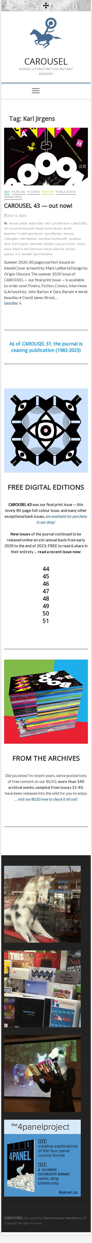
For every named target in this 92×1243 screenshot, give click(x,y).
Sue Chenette (42, 254)
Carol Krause (60, 223)
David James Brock (48, 228)
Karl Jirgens (20, 244)
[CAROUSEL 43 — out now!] (46, 156)
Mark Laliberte (54, 249)
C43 (47, 223)
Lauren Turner (65, 244)
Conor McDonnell (21, 228)
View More (18, 303)
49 (46, 606)
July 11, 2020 (16, 215)
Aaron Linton (18, 223)
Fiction (33, 192)
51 (46, 620)
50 (46, 613)
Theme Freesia (53, 1218)
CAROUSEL (45, 61)
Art (7, 192)
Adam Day (36, 223)
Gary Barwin (53, 233)
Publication (66, 192)
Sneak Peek (13, 197)
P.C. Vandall (24, 254)
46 (46, 583)
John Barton (28, 239)
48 (46, 598)
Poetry (48, 192)
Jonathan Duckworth (52, 239)
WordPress (74, 1218)
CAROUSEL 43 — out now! (38, 205)
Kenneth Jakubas (42, 244)
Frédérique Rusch (30, 233)
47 (46, 591)
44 (46, 568)
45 (46, 576)
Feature (18, 192)
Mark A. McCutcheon (28, 249)
